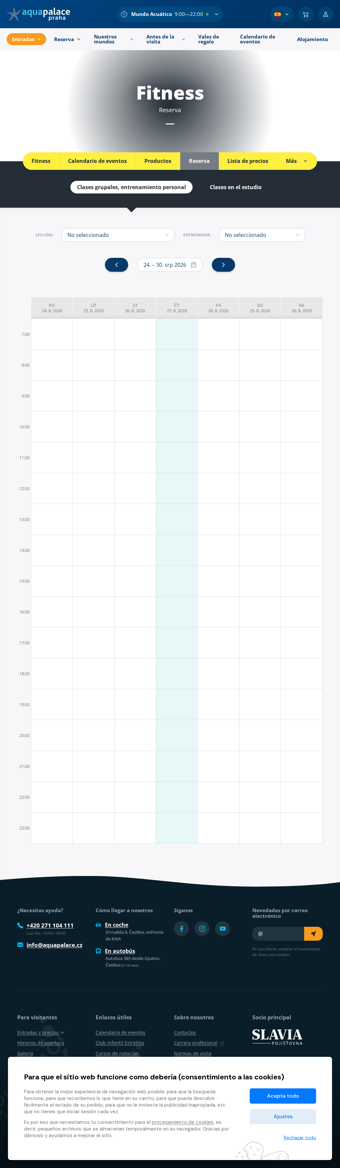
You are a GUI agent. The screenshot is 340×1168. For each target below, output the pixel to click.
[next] (223, 265)
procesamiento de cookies (182, 1122)
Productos (157, 161)
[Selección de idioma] (282, 14)
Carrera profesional (195, 1043)
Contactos (185, 1032)
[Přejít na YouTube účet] (222, 928)
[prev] (116, 265)
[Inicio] (38, 14)
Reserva (199, 161)
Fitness (41, 161)
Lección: (45, 235)
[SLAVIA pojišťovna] (277, 1036)
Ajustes (283, 1116)
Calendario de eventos (97, 161)
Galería (25, 1053)
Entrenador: (197, 235)
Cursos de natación (117, 1053)
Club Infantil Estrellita (120, 1043)
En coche (116, 924)
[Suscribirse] (313, 934)
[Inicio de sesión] (325, 14)
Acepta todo (283, 1095)
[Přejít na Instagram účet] (202, 928)
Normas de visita (193, 1053)
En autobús (120, 951)
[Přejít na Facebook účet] (181, 928)
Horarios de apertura (40, 1043)
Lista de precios (247, 161)
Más (291, 161)
